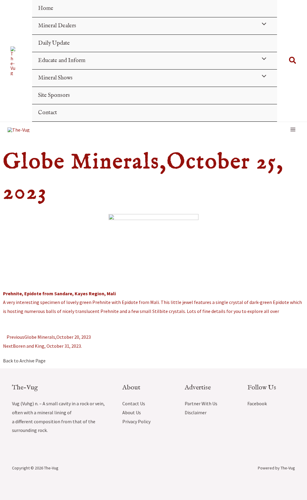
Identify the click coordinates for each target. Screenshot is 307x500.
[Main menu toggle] (293, 129)
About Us (131, 412)
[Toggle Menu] (262, 24)
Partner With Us (201, 403)
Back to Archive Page (24, 361)
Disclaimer (196, 412)
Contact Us (133, 403)
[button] (293, 60)
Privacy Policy (136, 421)
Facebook (257, 403)
